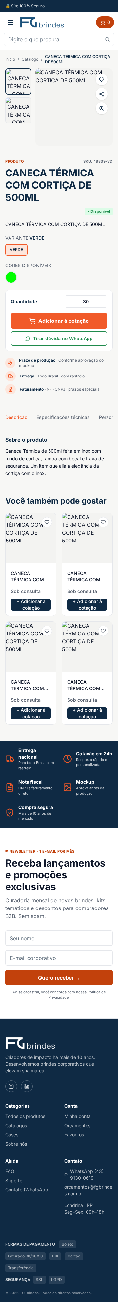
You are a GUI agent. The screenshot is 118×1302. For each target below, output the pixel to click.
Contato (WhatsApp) (27, 1189)
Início (10, 59)
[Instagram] (11, 1086)
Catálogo (30, 59)
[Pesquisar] (107, 39)
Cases (11, 1134)
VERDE (16, 249)
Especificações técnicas (63, 417)
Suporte (13, 1180)
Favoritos (74, 1134)
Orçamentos (77, 1125)
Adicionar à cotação (63, 321)
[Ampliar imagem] (102, 108)
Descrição (16, 417)
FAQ (9, 1171)
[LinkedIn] (27, 1086)
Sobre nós (16, 1143)
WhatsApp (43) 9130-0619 (87, 1174)
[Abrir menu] (10, 22)
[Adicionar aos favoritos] (102, 79)
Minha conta (77, 1116)
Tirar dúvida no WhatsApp (63, 338)
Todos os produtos (25, 1116)
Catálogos (16, 1125)
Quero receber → (59, 977)
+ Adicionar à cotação (31, 605)
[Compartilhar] (102, 94)
